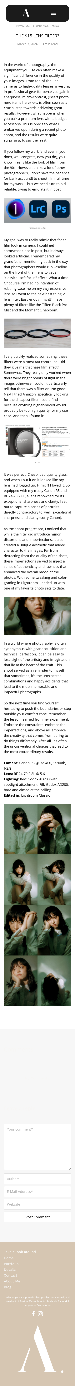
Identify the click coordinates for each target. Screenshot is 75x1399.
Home (9, 1258)
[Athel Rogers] (26, 13)
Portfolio (11, 1264)
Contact (10, 1275)
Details (10, 1269)
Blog (7, 1287)
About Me (12, 1281)
